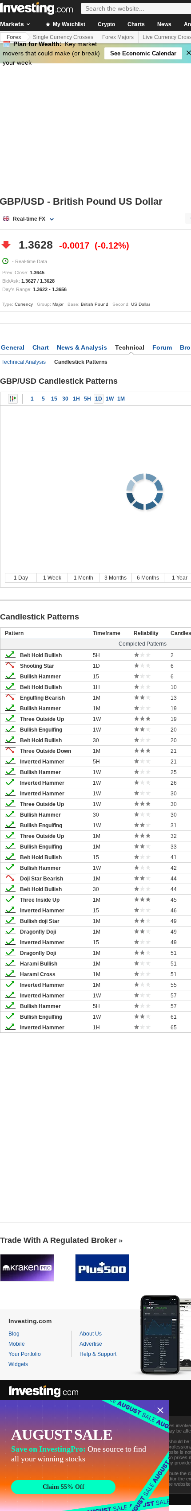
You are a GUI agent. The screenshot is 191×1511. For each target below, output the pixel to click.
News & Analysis (82, 347)
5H (87, 399)
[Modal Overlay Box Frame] (84, 1455)
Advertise (91, 1344)
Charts (136, 24)
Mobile (16, 1344)
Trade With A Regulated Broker (58, 1240)
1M (121, 399)
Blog (14, 1334)
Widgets (18, 1364)
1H (76, 399)
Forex (14, 37)
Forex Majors (118, 37)
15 (54, 399)
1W (110, 399)
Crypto (106, 24)
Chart (40, 347)
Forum (162, 347)
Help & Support (98, 1354)
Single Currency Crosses (63, 37)
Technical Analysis (23, 362)
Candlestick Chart (13, 399)
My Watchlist (68, 24)
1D (98, 399)
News (164, 24)
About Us (91, 1334)
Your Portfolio (24, 1354)
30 (65, 399)
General (12, 347)
